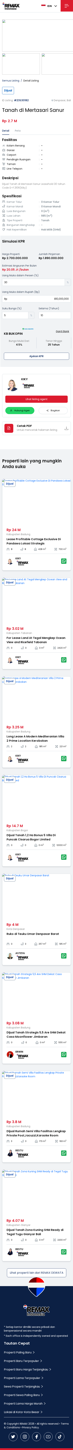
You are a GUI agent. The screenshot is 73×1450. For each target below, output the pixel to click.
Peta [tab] (18, 130)
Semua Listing (10, 80)
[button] (62, 280)
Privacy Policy (30, 1427)
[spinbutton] (33, 282)
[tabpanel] (36, 185)
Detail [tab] (5, 130)
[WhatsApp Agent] (63, 561)
